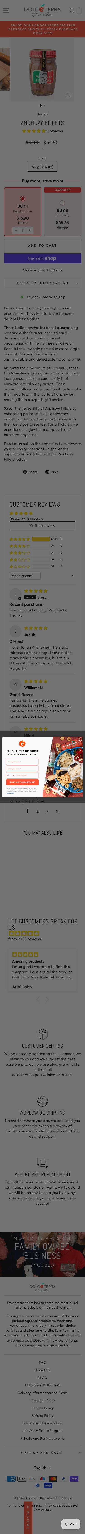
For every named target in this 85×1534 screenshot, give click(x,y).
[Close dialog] (80, 739)
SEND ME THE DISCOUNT (22, 782)
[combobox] (10, 775)
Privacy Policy (9, 793)
